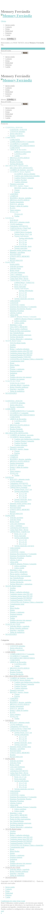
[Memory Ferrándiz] (16, 16)
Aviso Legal (20, 901)
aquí (2, 911)
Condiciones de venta (8, 901)
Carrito (7, 35)
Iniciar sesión (10, 25)
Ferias (7, 29)
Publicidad (9, 31)
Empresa (8, 33)
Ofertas (3, 21)
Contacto (8, 27)
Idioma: (3, 39)
